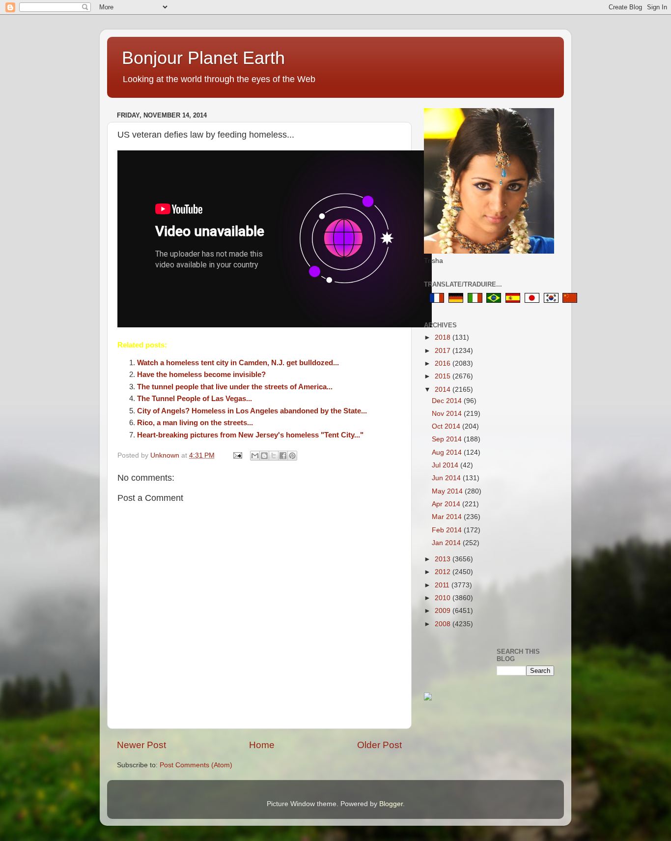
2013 (443, 559)
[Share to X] (274, 456)
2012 (443, 572)
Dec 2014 (448, 401)
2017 (443, 350)
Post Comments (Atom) (196, 765)
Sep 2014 (448, 439)
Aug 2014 (448, 452)
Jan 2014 (447, 543)
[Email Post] (237, 455)
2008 (443, 624)
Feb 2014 (448, 530)
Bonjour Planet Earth (203, 58)
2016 (443, 363)
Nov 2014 (448, 413)
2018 (443, 337)
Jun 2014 (447, 478)
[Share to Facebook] (283, 456)
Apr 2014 (447, 504)
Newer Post (141, 745)
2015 (443, 376)
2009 (443, 610)
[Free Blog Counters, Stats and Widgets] (428, 698)
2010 (443, 598)
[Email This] (255, 456)
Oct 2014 (447, 426)
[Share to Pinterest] (292, 456)
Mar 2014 (448, 517)
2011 (443, 585)
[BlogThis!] (264, 456)
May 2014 (448, 491)
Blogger (391, 804)
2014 (443, 389)
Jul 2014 (446, 465)
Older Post (379, 745)
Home (262, 745)
